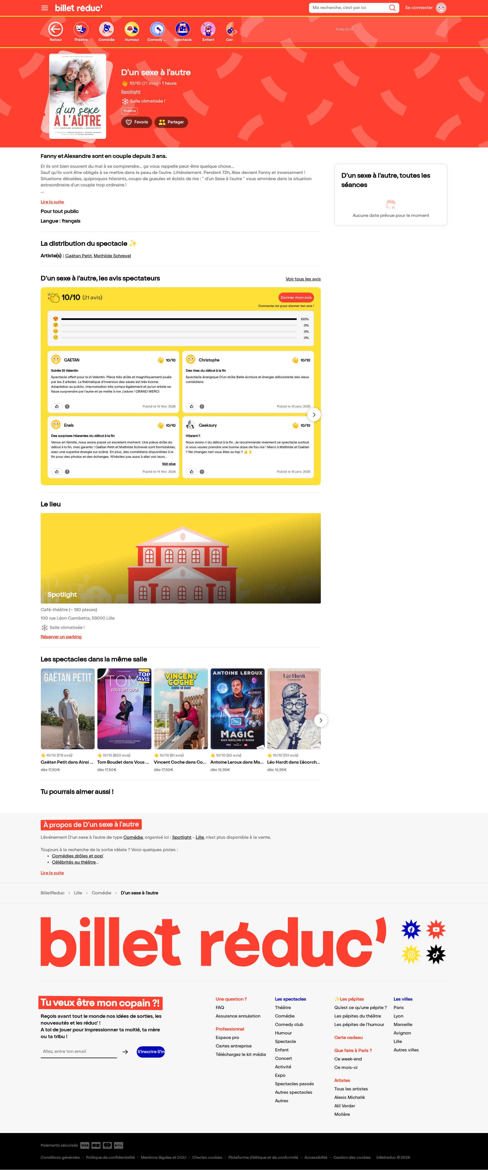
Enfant (282, 1050)
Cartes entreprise (234, 1046)
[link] (108, 360)
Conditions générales (60, 1157)
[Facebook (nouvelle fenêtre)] (411, 929)
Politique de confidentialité (110, 1157)
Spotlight (130, 92)
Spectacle (285, 1041)
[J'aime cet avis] (57, 406)
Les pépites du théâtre (357, 1016)
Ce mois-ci (346, 1067)
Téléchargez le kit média (241, 1054)
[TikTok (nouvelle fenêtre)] (436, 954)
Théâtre (283, 1007)
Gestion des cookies (352, 1157)
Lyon (398, 1016)
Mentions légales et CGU (163, 1157)
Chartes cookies (207, 1157)
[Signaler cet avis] (67, 406)
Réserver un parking (61, 637)
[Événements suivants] (321, 720)
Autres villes (406, 1050)
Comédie (133, 837)
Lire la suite (52, 202)
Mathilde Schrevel (112, 256)
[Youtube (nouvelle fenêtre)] (436, 929)
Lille (200, 837)
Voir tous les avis (303, 279)
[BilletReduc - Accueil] (78, 8)
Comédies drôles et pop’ (77, 856)
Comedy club (289, 1024)
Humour (283, 1033)
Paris (399, 1007)
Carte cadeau (348, 1037)
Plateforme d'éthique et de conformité (263, 1157)
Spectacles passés (294, 1084)
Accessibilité (315, 1157)
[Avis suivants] (314, 414)
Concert (283, 1058)
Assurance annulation (238, 1016)
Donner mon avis (296, 297)
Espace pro (227, 1037)
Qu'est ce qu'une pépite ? (360, 1007)
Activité (283, 1067)
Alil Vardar (344, 1106)
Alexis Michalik (349, 1097)
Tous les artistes (351, 1089)
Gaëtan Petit (78, 256)
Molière (342, 1114)
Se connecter (419, 7)
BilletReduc (52, 893)
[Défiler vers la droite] (236, 32)
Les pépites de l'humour (359, 1024)
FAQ (220, 1007)
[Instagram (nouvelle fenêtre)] (411, 954)
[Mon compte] (441, 8)
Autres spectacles (293, 1092)
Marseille (403, 1024)
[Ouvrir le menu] (47, 8)
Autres (281, 1101)
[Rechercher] (392, 8)
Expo (280, 1075)
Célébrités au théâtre (74, 862)
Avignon (402, 1033)
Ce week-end (348, 1059)
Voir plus (169, 464)
